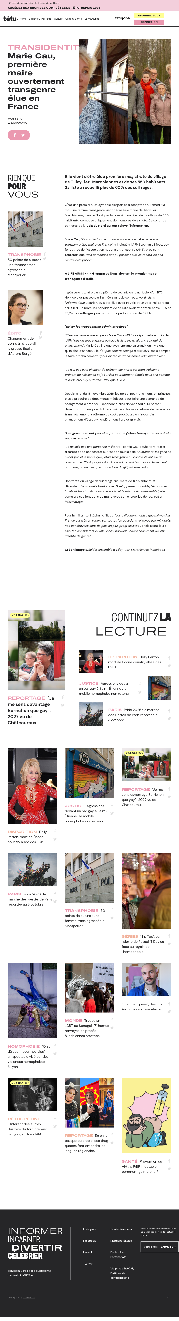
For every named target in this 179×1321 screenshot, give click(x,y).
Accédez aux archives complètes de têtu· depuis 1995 (54, 7)
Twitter (87, 1264)
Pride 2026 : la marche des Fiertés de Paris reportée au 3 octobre (133, 715)
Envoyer (168, 1246)
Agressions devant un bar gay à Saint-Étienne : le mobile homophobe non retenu (105, 688)
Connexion (149, 22)
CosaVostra (29, 1297)
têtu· (19, 118)
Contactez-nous (121, 1229)
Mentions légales (121, 1241)
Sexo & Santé (73, 19)
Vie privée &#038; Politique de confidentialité (122, 1273)
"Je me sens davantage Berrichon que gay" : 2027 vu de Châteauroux (31, 710)
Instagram (89, 1229)
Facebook (89, 1241)
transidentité (46, 48)
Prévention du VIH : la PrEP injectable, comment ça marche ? (142, 1166)
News (23, 19)
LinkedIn (88, 1252)
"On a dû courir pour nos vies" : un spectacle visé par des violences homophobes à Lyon (29, 1056)
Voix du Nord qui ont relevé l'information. (117, 226)
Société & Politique (40, 19)
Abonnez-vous (149, 15)
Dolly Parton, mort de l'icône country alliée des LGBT (134, 662)
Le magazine (92, 19)
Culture (58, 19)
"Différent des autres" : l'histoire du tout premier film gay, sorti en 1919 (27, 1129)
